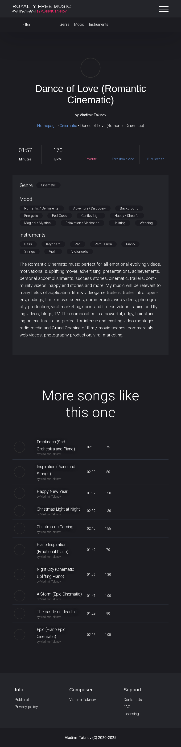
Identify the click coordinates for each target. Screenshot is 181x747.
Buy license (159, 447)
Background (129, 208)
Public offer (24, 699)
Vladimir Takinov (50, 454)
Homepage (47, 125)
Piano (130, 244)
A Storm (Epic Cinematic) (59, 594)
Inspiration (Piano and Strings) (56, 470)
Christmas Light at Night (58, 509)
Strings (29, 251)
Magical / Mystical (37, 223)
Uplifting (120, 223)
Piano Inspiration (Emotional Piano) (52, 548)
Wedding (146, 223)
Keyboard (53, 244)
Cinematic (68, 125)
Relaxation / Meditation (82, 223)
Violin (53, 251)
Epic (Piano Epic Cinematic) (51, 633)
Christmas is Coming (55, 526)
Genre (65, 24)
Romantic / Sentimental (41, 208)
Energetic (31, 216)
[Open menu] (165, 9)
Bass (28, 244)
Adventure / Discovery (89, 208)
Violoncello (79, 251)
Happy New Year (52, 491)
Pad (78, 244)
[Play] (90, 67)
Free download (142, 447)
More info (91, 371)
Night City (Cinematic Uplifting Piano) (55, 573)
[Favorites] (164, 24)
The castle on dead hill (57, 611)
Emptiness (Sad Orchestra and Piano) (56, 445)
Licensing (131, 714)
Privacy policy (26, 707)
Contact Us (132, 699)
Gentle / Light (90, 216)
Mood (79, 24)
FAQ (126, 707)
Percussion (103, 244)
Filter (25, 24)
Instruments (98, 24)
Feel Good (59, 216)
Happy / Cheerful (127, 216)
